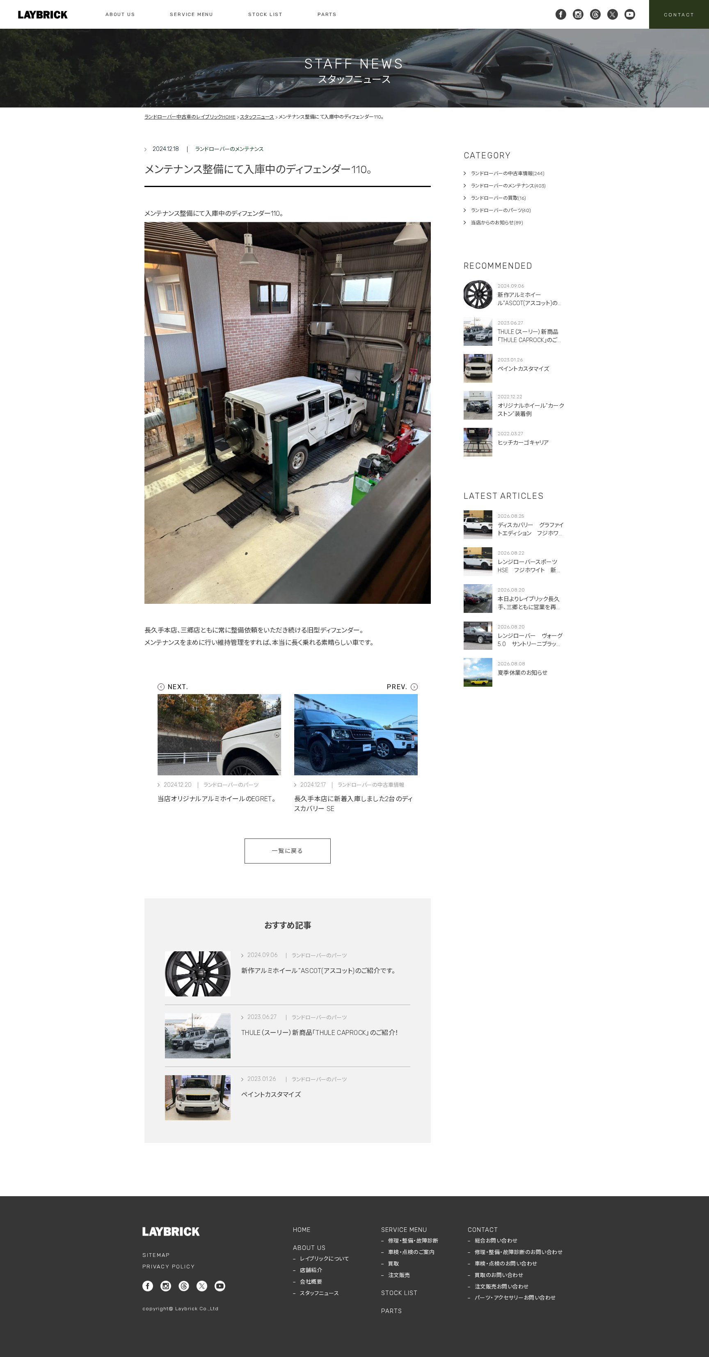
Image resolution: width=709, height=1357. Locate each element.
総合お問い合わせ (496, 1241)
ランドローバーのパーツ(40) (501, 210)
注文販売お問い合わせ (502, 1287)
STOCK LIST (265, 14)
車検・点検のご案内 (411, 1252)
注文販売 (399, 1275)
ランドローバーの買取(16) (498, 198)
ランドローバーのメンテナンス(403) (508, 186)
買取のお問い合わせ (499, 1275)
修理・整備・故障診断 (413, 1241)
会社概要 (311, 1282)
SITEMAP (156, 1255)
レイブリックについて (324, 1259)
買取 (393, 1264)
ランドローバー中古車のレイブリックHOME (190, 117)
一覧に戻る (288, 851)
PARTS (327, 14)
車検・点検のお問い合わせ (506, 1264)
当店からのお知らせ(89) (497, 223)
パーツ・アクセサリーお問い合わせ (515, 1298)
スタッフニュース (257, 117)
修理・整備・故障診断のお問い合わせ (519, 1252)
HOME (302, 1230)
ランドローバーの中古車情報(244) (507, 173)
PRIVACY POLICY (168, 1266)
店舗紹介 (311, 1270)
